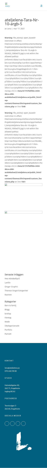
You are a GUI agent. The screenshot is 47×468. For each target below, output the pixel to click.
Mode (7, 321)
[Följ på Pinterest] (23, 423)
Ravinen (8, 294)
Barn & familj (10, 305)
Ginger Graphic (11, 286)
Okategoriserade (12, 325)
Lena (9, 28)
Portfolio (8, 330)
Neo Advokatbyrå (12, 278)
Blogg (7, 309)
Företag (8, 317)
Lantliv (7, 282)
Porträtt (8, 334)
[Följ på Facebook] (12, 423)
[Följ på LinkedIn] (18, 423)
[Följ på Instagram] (7, 423)
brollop (8, 313)
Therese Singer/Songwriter (16, 290)
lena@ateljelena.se (12, 368)
